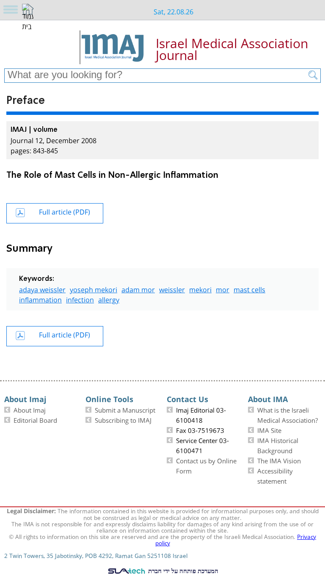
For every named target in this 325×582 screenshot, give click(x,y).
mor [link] (222, 289)
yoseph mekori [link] (93, 289)
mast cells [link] (249, 289)
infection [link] (80, 299)
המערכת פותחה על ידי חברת (182, 570)
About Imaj (30, 409)
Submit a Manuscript (125, 409)
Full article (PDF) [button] (64, 211)
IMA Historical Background (277, 445)
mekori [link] (200, 289)
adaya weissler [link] (42, 289)
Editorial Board (35, 419)
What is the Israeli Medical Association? (287, 414)
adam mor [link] (138, 289)
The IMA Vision (279, 460)
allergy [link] (108, 299)
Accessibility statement (275, 475)
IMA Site (269, 429)
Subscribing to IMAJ (123, 419)
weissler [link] (172, 289)
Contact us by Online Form (206, 465)
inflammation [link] (40, 299)
